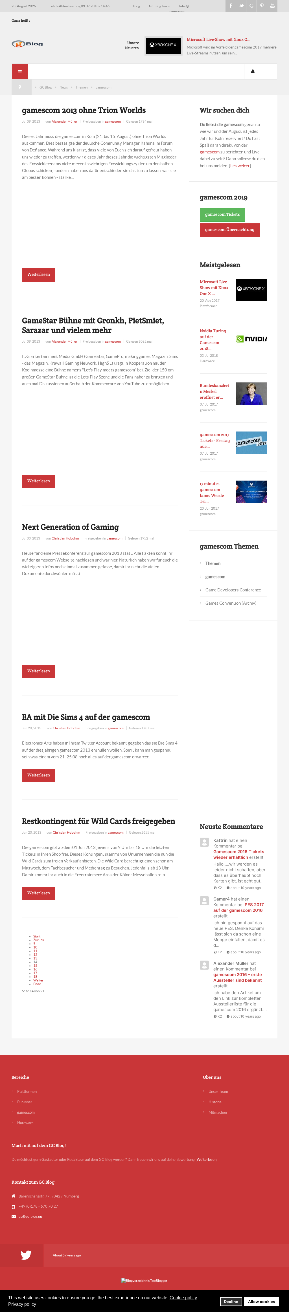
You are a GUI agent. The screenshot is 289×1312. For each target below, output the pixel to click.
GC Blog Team (159, 6)
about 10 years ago (246, 888)
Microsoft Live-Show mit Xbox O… (219, 39)
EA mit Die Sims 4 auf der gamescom (86, 717)
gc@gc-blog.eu (30, 1216)
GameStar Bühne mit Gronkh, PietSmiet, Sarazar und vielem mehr (93, 325)
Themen (82, 87)
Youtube (272, 6)
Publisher (24, 1102)
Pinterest (262, 6)
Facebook (230, 6)
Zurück (38, 940)
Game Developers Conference (233, 589)
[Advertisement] (100, 220)
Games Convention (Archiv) (231, 603)
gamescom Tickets (222, 214)
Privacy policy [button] (22, 1304)
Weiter (38, 980)
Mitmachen (218, 1112)
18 (35, 976)
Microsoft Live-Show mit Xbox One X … (214, 287)
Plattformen (27, 1091)
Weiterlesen (38, 274)
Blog (137, 6)
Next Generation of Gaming (70, 527)
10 (35, 947)
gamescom (113, 121)
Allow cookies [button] (261, 1301)
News (64, 87)
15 (35, 965)
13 (35, 958)
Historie (215, 1102)
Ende (37, 984)
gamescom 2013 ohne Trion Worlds (84, 110)
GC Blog (46, 87)
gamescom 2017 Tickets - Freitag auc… (215, 440)
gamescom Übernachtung (230, 229)
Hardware (25, 1123)
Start (36, 936)
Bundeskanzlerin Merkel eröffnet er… (214, 391)
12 (35, 954)
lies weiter (240, 165)
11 (35, 951)
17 (35, 973)
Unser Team (218, 1091)
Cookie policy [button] (183, 1297)
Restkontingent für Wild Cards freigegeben (98, 821)
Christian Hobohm (65, 538)
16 (35, 969)
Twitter (241, 6)
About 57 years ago (67, 1255)
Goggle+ (251, 6)
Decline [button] (231, 1301)
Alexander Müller (64, 121)
